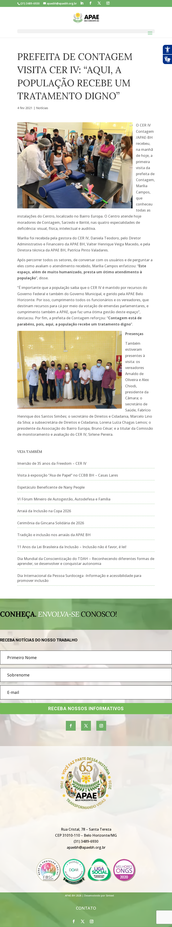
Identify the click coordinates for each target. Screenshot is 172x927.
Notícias (42, 108)
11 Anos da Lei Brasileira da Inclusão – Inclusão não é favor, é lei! (71, 546)
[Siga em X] (86, 726)
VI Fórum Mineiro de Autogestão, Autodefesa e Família (63, 499)
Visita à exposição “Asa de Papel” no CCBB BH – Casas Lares (67, 475)
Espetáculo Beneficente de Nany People (51, 487)
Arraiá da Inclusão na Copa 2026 (44, 510)
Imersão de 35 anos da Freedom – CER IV (51, 463)
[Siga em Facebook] (71, 726)
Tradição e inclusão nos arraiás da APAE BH (54, 534)
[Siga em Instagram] (101, 726)
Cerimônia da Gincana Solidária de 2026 (50, 523)
